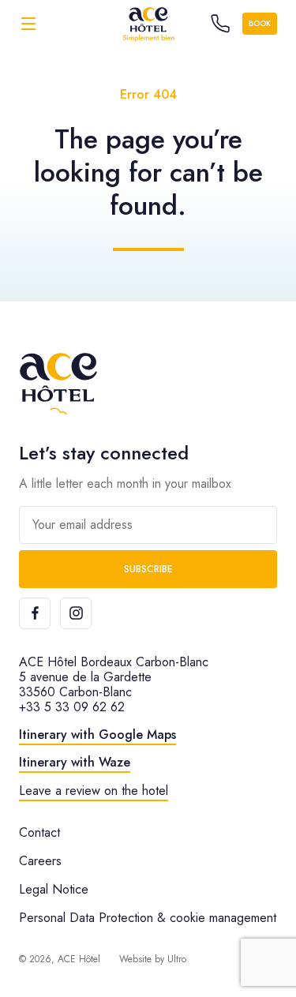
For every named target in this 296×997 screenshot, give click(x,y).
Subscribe (148, 569)
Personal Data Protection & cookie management (147, 918)
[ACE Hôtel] (148, 23)
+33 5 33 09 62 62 (72, 706)
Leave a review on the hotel (93, 790)
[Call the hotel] (220, 23)
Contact (39, 832)
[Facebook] (35, 613)
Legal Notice (53, 889)
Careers (40, 861)
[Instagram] (76, 613)
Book (260, 23)
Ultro (176, 959)
